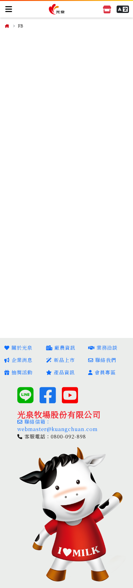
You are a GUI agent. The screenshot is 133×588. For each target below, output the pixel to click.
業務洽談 (107, 347)
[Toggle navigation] (8, 9)
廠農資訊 (64, 347)
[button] (123, 9)
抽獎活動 (21, 372)
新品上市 (64, 360)
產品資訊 (64, 372)
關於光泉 (21, 347)
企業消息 (21, 360)
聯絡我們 (105, 360)
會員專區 (105, 372)
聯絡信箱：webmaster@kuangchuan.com (57, 425)
